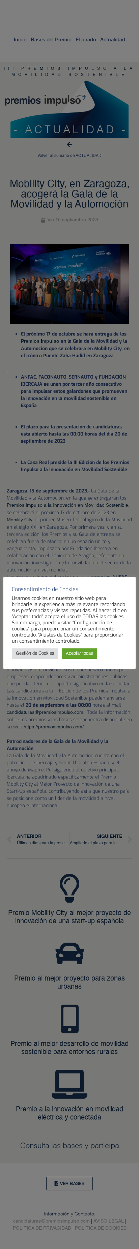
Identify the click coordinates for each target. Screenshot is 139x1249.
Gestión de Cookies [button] (35, 653)
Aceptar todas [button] (79, 653)
